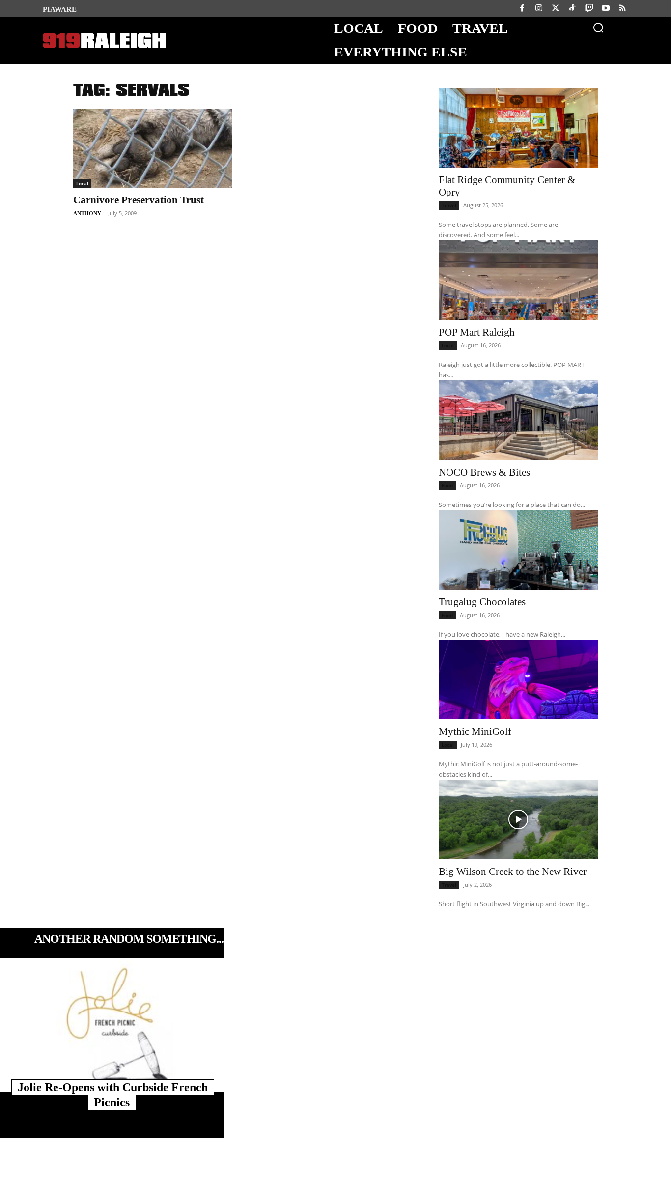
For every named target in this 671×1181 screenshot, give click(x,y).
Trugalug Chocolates (482, 602)
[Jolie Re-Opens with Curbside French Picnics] (112, 1025)
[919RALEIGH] (104, 40)
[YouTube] (606, 8)
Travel (449, 205)
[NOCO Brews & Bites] (518, 420)
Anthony (87, 213)
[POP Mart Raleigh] (518, 280)
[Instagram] (539, 8)
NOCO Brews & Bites (484, 472)
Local (82, 183)
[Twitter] (555, 8)
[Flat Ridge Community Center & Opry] (518, 128)
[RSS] (622, 8)
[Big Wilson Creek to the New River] (518, 819)
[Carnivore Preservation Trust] (152, 148)
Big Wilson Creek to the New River (513, 871)
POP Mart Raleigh (477, 332)
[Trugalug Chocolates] (518, 550)
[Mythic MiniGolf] (518, 679)
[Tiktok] (572, 8)
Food (447, 485)
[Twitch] (589, 8)
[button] (598, 27)
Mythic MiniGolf (475, 731)
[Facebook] (522, 8)
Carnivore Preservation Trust (138, 200)
